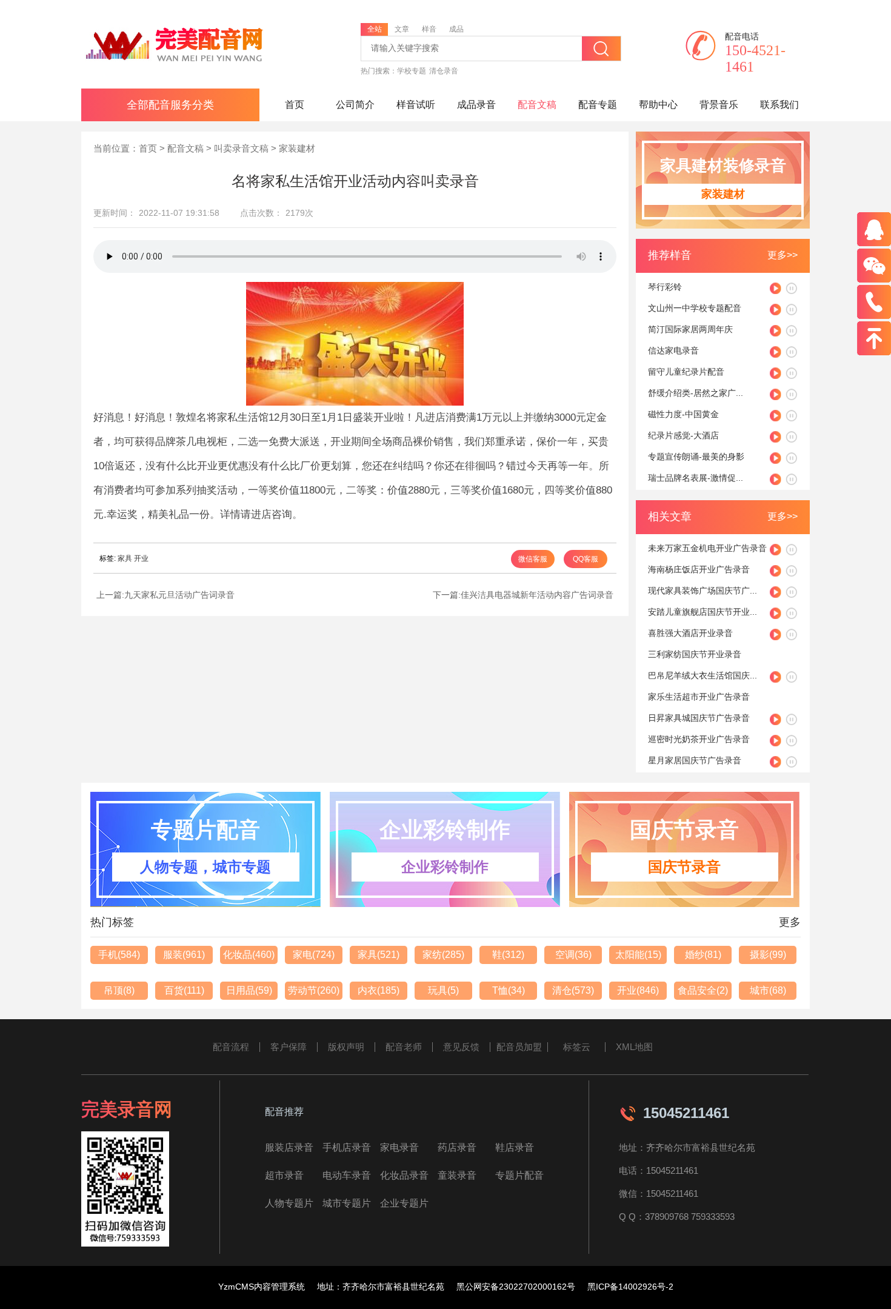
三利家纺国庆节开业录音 (694, 654)
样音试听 (415, 104)
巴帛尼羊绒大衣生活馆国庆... (702, 675)
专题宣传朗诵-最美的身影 (696, 456)
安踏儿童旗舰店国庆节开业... (702, 612)
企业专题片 (404, 1203)
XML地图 (634, 1047)
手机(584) (119, 954)
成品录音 (476, 104)
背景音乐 (718, 104)
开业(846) (638, 990)
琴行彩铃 (665, 287)
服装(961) (184, 954)
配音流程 (231, 1047)
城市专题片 (346, 1203)
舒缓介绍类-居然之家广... (695, 393)
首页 (294, 104)
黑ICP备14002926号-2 (630, 1286)
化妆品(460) (249, 954)
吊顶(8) (119, 990)
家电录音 (399, 1147)
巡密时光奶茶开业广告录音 (699, 739)
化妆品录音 (404, 1175)
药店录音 (457, 1147)
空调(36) (573, 954)
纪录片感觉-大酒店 (683, 435)
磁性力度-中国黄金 (683, 414)
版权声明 (346, 1047)
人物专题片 (289, 1203)
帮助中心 (658, 104)
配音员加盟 (519, 1047)
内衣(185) (378, 990)
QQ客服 (585, 559)
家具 (125, 558)
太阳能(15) (638, 954)
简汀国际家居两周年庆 (690, 329)
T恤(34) (508, 990)
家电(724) (314, 954)
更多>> (782, 255)
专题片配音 (519, 1175)
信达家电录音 (673, 350)
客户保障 (288, 1047)
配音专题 (597, 104)
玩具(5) (443, 990)
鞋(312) (508, 954)
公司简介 (355, 104)
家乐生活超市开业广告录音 (699, 696)
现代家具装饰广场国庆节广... (702, 590)
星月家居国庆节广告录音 (694, 760)
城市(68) (768, 990)
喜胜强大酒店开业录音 (690, 633)
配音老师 (403, 1047)
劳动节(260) (313, 990)
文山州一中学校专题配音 (694, 308)
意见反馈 (461, 1047)
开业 (141, 558)
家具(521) (378, 954)
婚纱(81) (703, 954)
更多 (790, 922)
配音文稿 (537, 104)
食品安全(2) (703, 990)
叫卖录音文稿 (241, 148)
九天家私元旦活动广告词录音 (179, 595)
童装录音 (457, 1175)
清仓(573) (573, 990)
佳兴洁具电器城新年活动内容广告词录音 (537, 595)
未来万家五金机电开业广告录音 (707, 548)
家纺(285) (443, 954)
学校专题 (411, 71)
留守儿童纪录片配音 (686, 372)
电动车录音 (346, 1175)
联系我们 (779, 104)
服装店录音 (289, 1147)
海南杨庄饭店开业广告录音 (699, 569)
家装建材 (297, 148)
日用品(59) (249, 990)
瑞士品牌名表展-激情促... (695, 478)
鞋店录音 (514, 1147)
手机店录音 (346, 1147)
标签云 (576, 1047)
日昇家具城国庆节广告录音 (699, 718)
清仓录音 (443, 71)
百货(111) (184, 990)
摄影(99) (768, 954)
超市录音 (284, 1175)
